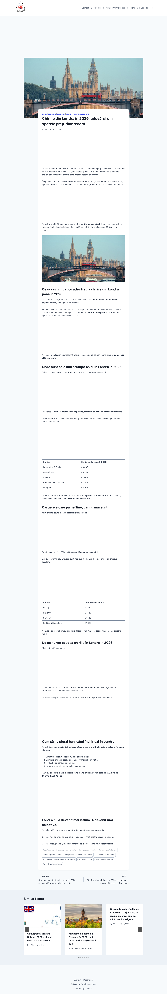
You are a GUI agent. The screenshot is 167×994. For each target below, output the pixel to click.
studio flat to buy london (104, 859)
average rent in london (87, 850)
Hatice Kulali (75, 948)
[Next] (140, 929)
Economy (61, 114)
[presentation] (42, 916)
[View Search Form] (152, 8)
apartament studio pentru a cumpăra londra (59, 850)
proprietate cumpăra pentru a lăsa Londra (59, 859)
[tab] (79, 957)
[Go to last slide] (27, 929)
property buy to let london (105, 854)
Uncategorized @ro (81, 114)
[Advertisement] (83, 41)
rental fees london (84, 859)
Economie (52, 114)
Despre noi (96, 8)
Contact (85, 8)
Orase (68, 114)
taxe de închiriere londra (52, 864)
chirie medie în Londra (107, 850)
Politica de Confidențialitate (115, 8)
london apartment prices (52, 854)
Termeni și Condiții (139, 8)
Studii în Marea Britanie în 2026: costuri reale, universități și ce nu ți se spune (108, 879)
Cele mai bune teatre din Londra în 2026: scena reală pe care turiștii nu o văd (57, 879)
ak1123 (46, 129)
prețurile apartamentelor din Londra (78, 854)
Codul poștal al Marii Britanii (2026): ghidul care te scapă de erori (39, 937)
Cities (44, 114)
